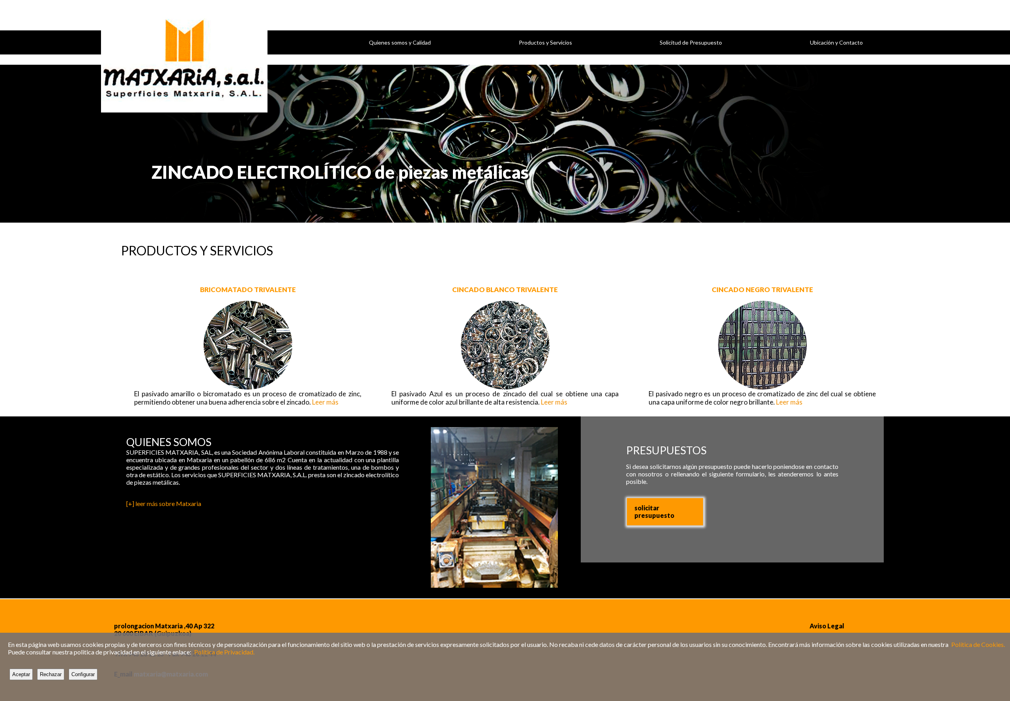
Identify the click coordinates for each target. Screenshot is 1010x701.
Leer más (325, 402)
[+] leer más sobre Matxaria (163, 503)
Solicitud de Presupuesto (691, 42)
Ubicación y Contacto (836, 42)
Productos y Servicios (545, 42)
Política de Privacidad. (224, 652)
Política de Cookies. (978, 644)
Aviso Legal (827, 626)
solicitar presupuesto (654, 511)
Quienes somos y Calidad (400, 42)
